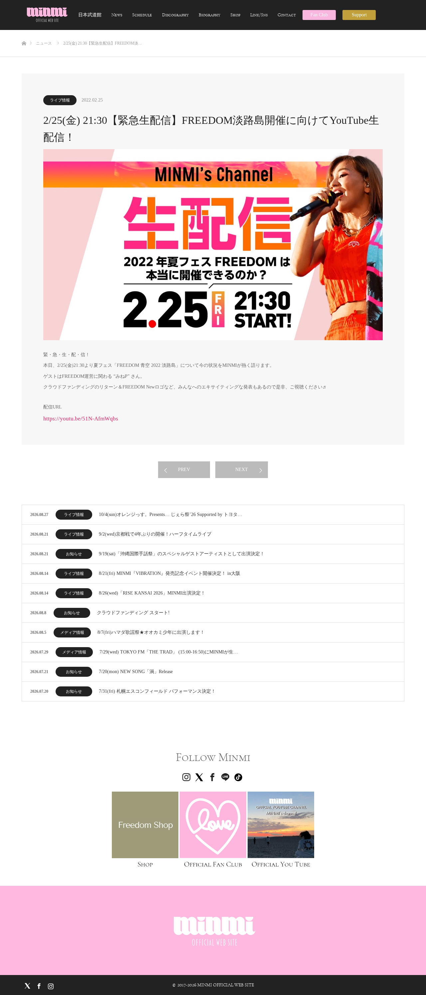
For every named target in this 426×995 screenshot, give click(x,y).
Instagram (50, 985)
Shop (235, 15)
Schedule (142, 15)
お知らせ (74, 554)
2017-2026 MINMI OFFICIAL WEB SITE (215, 985)
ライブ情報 (60, 100)
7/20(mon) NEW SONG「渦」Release (136, 671)
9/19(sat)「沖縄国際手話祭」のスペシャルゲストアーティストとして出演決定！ (182, 553)
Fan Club (319, 14)
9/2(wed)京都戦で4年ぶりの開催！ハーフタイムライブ (155, 534)
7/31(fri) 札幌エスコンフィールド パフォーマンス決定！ (157, 691)
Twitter (27, 985)
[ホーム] (24, 32)
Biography (209, 15)
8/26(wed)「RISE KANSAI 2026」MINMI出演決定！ (152, 593)
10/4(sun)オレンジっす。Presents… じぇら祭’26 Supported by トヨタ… (170, 514)
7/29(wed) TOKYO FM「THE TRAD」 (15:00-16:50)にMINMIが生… (169, 651)
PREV (184, 469)
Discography (175, 15)
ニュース (44, 43)
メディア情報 (72, 632)
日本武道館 (90, 15)
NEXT (241, 469)
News (116, 15)
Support (359, 14)
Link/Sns (259, 15)
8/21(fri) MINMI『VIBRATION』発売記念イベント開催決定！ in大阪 (169, 573)
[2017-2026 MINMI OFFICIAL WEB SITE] (47, 15)
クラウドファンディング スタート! (133, 612)
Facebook (38, 985)
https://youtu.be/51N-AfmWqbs (80, 418)
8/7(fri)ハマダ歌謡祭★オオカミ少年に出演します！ (151, 632)
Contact (287, 15)
